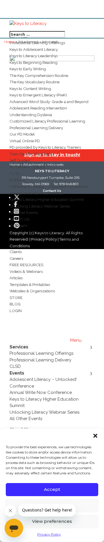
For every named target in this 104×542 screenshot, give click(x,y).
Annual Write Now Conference (41, 392)
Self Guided (20, 160)
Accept (52, 489)
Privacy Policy (49, 534)
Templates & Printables (30, 284)
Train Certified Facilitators (32, 154)
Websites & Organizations (32, 291)
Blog (15, 304)
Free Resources (26, 264)
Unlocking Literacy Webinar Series (44, 412)
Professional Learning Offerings (41, 353)
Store (16, 297)
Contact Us (52, 191)
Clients (16, 251)
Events (17, 373)
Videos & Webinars (26, 271)
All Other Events (26, 418)
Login (16, 310)
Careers (16, 258)
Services (19, 347)
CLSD (15, 366)
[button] (95, 436)
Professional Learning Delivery (40, 360)
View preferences (52, 521)
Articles (16, 277)
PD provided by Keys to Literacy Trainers (45, 147)
